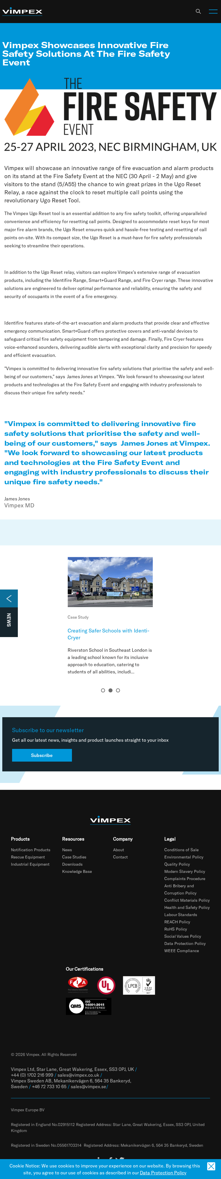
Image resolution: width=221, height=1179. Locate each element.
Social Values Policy (182, 936)
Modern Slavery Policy (184, 871)
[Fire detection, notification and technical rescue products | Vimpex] (22, 11)
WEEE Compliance (181, 950)
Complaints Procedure (184, 878)
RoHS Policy (175, 928)
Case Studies (74, 856)
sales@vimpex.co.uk (78, 1075)
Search (198, 11)
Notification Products (30, 849)
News (67, 849)
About (118, 849)
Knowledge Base (77, 871)
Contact (120, 856)
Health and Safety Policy (187, 907)
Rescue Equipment (28, 856)
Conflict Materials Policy (187, 900)
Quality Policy (177, 864)
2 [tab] (110, 690)
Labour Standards (180, 914)
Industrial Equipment (30, 864)
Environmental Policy (183, 856)
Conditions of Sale (181, 849)
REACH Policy (177, 921)
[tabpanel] (110, 616)
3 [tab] (118, 690)
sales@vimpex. (86, 1086)
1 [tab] (103, 690)
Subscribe (42, 755)
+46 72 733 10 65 (49, 1086)
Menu (213, 12)
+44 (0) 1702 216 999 (32, 1075)
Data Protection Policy (185, 943)
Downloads (72, 864)
